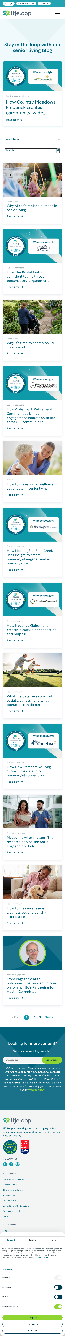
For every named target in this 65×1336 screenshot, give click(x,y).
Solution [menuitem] (9, 1174)
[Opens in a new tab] (5, 1165)
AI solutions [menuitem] (9, 1195)
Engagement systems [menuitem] (13, 1211)
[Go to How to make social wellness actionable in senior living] (32, 458)
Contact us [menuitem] (44, 3)
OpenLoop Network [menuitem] (13, 1190)
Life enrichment (13, 201)
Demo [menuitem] (6, 1217)
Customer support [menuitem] (26, 3)
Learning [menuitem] (9, 1225)
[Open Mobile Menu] (57, 14)
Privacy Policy (37, 1090)
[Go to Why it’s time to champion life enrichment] (32, 317)
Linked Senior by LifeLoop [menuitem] (16, 1206)
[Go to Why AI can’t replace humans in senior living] (32, 180)
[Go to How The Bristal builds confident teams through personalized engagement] (32, 246)
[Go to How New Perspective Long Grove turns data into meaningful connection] (32, 741)
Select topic (12, 139)
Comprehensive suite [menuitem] (13, 1180)
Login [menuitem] (10, 4)
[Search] (58, 150)
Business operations (17, 96)
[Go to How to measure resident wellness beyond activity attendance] (32, 882)
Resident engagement (16, 692)
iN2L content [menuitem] (9, 1201)
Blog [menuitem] (5, 1231)
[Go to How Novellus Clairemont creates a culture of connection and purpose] (32, 599)
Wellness (11, 480)
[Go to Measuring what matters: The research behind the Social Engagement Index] (32, 811)
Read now (12, 120)
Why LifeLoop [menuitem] (10, 1185)
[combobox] (31, 150)
